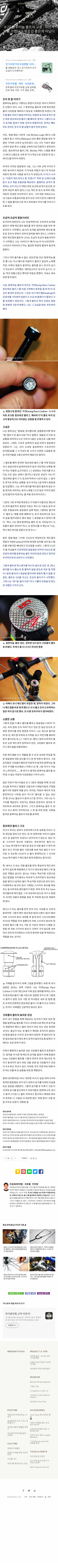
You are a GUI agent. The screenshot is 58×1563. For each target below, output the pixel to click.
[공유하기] (11, 1158)
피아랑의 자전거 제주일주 (40, 1369)
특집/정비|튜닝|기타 (29, 22)
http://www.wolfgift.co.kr (16, 79)
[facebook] (23, 1490)
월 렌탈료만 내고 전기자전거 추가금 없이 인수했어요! (21, 69)
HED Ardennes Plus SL (39, 1467)
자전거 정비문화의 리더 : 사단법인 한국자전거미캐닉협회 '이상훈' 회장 (28, 1120)
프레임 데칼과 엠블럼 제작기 (17, 1428)
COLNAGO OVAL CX (39, 1391)
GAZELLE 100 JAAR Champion (40, 1396)
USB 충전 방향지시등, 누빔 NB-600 (39, 1430)
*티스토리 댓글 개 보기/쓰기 (14, 1303)
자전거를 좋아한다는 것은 (17, 1463)
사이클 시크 (12, 1459)
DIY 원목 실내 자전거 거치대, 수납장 (39, 1462)
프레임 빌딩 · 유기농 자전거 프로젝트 (40, 1357)
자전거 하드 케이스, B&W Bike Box (40, 1436)
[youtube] (34, 1490)
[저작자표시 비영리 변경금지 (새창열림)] (33, 1158)
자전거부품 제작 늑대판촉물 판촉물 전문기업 (21, 83)
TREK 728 (34, 1386)
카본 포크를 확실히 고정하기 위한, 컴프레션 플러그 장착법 (23, 1114)
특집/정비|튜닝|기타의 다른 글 (14, 1225)
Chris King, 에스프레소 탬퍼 (40, 1416)
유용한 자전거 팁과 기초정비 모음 (40, 1363)
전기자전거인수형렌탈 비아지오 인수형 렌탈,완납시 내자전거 (21, 64)
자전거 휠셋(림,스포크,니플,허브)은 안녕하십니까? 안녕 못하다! (25, 1117)
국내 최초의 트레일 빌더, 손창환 (17, 1434)
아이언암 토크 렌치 (37, 1456)
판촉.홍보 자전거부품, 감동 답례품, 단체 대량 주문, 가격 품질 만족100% (21, 89)
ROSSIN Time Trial (38, 1402)
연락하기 (19, 1206)
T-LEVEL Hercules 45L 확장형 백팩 (39, 1442)
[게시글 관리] (15, 1158)
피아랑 (20, 42)
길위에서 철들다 (13, 1448)
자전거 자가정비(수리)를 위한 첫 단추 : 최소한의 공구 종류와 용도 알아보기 (29, 1132)
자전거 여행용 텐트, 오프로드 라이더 (39, 1424)
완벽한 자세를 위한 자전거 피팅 (17, 1453)
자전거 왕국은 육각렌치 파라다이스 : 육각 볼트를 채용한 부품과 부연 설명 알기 (30, 1138)
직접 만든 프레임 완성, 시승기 (17, 1416)
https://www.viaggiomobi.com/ (18, 60)
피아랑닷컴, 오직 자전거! (17, 1313)
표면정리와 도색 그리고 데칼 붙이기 (17, 1422)
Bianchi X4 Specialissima (40, 1382)
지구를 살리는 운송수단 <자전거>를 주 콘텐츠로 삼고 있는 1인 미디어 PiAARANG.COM (23, 1318)
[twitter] (29, 1490)
